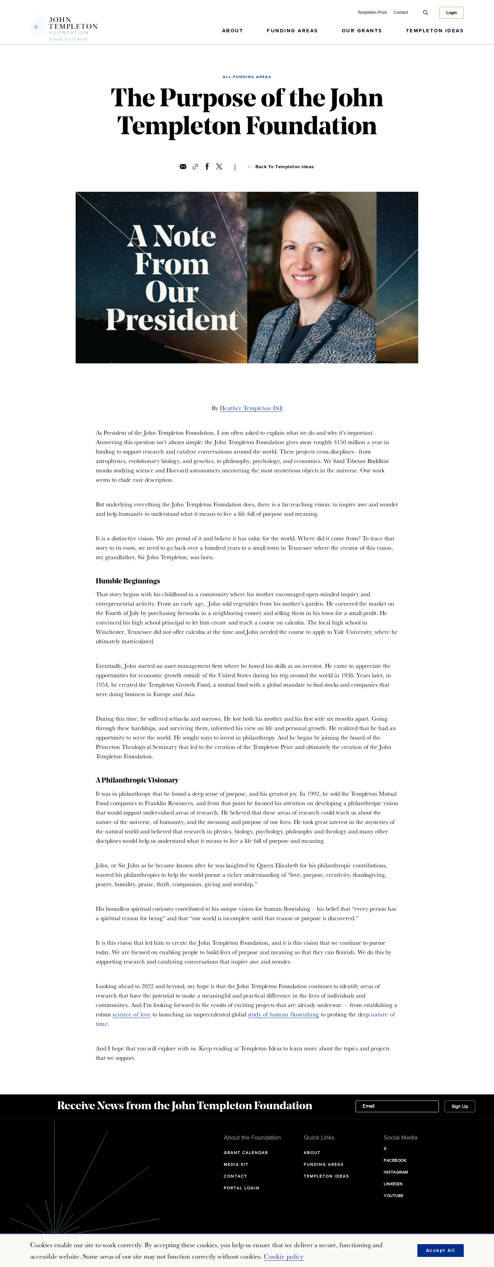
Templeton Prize (372, 12)
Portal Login (242, 1188)
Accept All (440, 1250)
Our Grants (362, 30)
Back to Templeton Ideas (284, 167)
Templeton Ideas (435, 30)
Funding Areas (292, 30)
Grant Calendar (246, 1153)
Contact (401, 12)
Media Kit (236, 1165)
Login (451, 12)
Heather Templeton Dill (251, 408)
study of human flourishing (283, 1014)
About (233, 30)
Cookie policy (284, 1256)
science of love (132, 1014)
